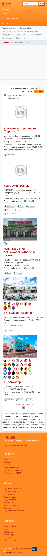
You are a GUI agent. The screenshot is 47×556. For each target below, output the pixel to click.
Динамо (9, 210)
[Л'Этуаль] (5, 304)
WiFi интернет (10, 532)
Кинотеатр (8, 535)
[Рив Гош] (21, 304)
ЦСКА (30, 400)
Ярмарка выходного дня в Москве (19, 413)
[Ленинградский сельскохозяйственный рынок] (20, 229)
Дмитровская (11, 214)
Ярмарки (6, 9)
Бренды (7, 459)
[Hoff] (29, 365)
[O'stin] (5, 360)
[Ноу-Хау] (9, 308)
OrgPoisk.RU (17, 549)
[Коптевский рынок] (20, 170)
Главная (5, 42)
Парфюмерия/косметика (28, 31)
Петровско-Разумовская (25, 210)
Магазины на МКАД (12, 473)
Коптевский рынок (16, 185)
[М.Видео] (9, 365)
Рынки (5, 13)
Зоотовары (20, 38)
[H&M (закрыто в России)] (13, 369)
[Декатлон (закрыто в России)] (5, 373)
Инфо (40, 91)
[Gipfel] (13, 308)
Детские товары (8, 31)
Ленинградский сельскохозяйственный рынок (19, 252)
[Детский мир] (9, 369)
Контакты (27, 549)
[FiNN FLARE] (5, 377)
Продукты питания (9, 28)
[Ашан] (17, 365)
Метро (5, 23)
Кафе (6, 529)
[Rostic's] (13, 304)
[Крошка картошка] (5, 365)
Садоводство (21, 35)
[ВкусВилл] (29, 369)
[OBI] (25, 365)
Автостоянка (10, 526)
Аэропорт (10, 155)
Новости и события (13, 470)
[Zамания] (21, 373)
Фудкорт (8, 537)
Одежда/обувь (26, 28)
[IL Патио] (5, 308)
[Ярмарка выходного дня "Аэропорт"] (20, 112)
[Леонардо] (17, 373)
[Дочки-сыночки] (17, 377)
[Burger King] (17, 304)
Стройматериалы (36, 35)
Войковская (11, 206)
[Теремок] (9, 304)
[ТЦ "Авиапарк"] (20, 346)
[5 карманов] (13, 373)
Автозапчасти (7, 38)
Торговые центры (10, 18)
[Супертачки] (13, 377)
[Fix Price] (5, 244)
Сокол (22, 206)
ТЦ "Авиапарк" (14, 382)
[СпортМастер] (5, 369)
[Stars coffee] (25, 373)
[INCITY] (21, 369)
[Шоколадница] (25, 304)
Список (29, 91)
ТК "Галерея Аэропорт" (19, 312)
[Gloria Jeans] (17, 360)
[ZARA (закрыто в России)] (21, 360)
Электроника (7, 35)
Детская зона (10, 540)
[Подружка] (29, 373)
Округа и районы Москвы (15, 445)
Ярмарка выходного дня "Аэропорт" (20, 129)
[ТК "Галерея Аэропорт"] (20, 289)
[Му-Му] (29, 304)
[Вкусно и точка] (13, 365)
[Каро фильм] (21, 365)
